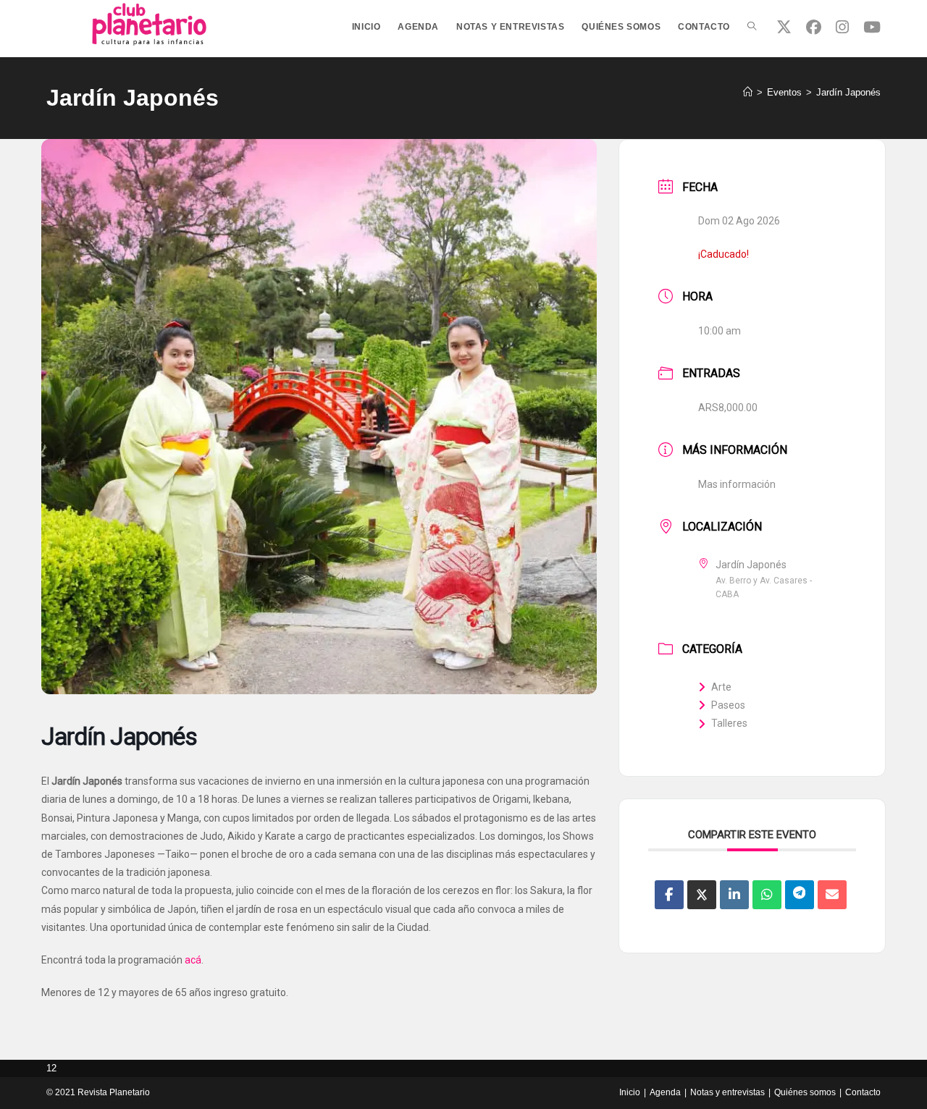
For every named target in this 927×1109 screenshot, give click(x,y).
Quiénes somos (805, 1092)
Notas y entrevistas (727, 1092)
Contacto (863, 1092)
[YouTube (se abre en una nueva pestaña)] (871, 27)
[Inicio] (747, 92)
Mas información (737, 484)
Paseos (728, 705)
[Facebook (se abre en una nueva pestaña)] (813, 27)
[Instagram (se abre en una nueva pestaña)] (842, 27)
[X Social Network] (701, 894)
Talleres (729, 723)
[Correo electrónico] (832, 894)
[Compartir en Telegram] (799, 894)
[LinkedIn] (734, 894)
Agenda (665, 1092)
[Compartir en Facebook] (669, 894)
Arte (721, 687)
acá (193, 960)
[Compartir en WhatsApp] (766, 894)
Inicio (629, 1092)
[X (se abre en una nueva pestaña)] (784, 27)
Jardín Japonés (848, 92)
